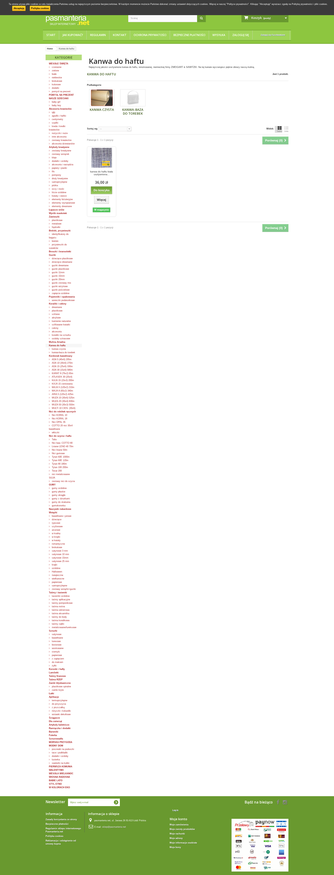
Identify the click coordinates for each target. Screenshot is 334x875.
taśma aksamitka (60, 613)
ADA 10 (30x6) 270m (62, 363)
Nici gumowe (58, 453)
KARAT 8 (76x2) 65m (62, 373)
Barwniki (53, 731)
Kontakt (119, 35)
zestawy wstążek (60, 154)
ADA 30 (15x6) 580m (62, 370)
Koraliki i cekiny (57, 303)
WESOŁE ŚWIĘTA (58, 63)
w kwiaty (56, 540)
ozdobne (55, 568)
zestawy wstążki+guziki (63, 589)
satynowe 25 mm (60, 561)
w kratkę (55, 533)
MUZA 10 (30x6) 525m (62, 397)
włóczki (55, 432)
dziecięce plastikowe (62, 258)
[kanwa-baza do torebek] (132, 97)
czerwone (56, 67)
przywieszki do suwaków (58, 246)
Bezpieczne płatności (189, 35)
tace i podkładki (59, 752)
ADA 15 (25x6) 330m (62, 366)
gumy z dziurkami (60, 498)
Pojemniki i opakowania (62, 296)
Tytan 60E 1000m (60, 457)
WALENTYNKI (56, 770)
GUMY (52, 484)
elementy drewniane (61, 206)
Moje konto (178, 819)
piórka (54, 185)
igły (53, 112)
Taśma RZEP (56, 679)
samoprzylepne (59, 182)
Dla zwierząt (55, 721)
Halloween (56, 571)
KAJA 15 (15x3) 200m (62, 380)
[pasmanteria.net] (84, 19)
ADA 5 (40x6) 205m (61, 359)
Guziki (52, 255)
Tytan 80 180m (59, 463)
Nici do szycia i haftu (60, 436)
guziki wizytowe (59, 286)
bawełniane (57, 637)
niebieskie (56, 77)
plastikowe (56, 220)
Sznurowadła (56, 738)
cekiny (54, 328)
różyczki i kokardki (61, 711)
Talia (54, 439)
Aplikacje (54, 697)
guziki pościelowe (60, 289)
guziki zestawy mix (61, 283)
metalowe (56, 223)
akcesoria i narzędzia (62, 164)
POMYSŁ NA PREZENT (61, 95)
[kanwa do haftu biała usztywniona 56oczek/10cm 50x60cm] (101, 158)
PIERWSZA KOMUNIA (60, 766)
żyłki (54, 665)
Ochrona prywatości (150, 35)
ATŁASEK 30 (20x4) (61, 376)
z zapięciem (57, 658)
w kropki (55, 537)
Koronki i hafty (57, 669)
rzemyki (55, 651)
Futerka (53, 735)
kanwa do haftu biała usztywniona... (101, 173)
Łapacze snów (56, 209)
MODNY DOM (56, 745)
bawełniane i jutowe (61, 516)
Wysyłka (218, 35)
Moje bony (175, 847)
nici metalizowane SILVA (59, 476)
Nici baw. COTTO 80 (62, 443)
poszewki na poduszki (62, 749)
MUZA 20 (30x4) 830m (62, 401)
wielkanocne (57, 578)
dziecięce (56, 519)
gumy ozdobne (59, 488)
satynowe (56, 634)
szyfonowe (57, 526)
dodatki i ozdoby (59, 161)
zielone (55, 70)
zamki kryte (57, 690)
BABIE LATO (55, 780)
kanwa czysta (58, 349)
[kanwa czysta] (101, 97)
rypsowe (55, 523)
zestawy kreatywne (61, 150)
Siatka (279, 131)
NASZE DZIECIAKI (59, 98)
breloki (54, 241)
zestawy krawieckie (61, 140)
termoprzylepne (59, 700)
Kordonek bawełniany (60, 356)
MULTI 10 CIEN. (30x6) (63, 408)
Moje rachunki (177, 833)
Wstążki (53, 512)
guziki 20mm (58, 279)
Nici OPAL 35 (58, 422)
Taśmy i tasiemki (58, 592)
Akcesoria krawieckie (60, 109)
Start (50, 35)
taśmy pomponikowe (62, 603)
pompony (56, 175)
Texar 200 (56, 470)
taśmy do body (59, 617)
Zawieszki (54, 216)
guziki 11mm (58, 272)
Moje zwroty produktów (182, 829)
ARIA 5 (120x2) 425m (62, 394)
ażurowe (55, 530)
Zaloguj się (240, 35)
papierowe (56, 582)
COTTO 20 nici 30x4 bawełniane (61, 427)
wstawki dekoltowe (61, 714)
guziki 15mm (58, 276)
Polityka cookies (40, 8)
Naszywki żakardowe (60, 509)
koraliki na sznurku (61, 335)
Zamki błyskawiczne (60, 683)
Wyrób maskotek (58, 213)
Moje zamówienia (179, 824)
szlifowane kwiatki (60, 324)
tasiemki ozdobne (60, 596)
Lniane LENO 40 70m (62, 446)
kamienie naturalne (61, 321)
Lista (286, 131)
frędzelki (55, 227)
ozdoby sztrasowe (60, 338)
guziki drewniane (60, 265)
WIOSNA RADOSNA (59, 777)
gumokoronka (58, 505)
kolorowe (56, 84)
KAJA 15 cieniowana (62, 383)
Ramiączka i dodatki (60, 728)
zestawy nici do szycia (63, 481)
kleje (54, 157)
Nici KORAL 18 (59, 418)
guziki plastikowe (60, 269)
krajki (54, 564)
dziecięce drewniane (61, 262)
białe (54, 74)
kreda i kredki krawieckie (57, 128)
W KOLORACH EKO (59, 787)
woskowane (57, 648)
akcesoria (56, 331)
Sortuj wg (92, 128)
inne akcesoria (58, 136)
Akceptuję (19, 8)
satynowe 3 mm (59, 550)
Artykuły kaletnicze (59, 724)
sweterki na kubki (60, 763)
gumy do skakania (60, 502)
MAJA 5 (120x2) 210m (62, 387)
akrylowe (56, 317)
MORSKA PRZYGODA (60, 742)
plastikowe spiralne (61, 686)
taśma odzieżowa (60, 610)
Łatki (51, 693)
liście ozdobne (58, 192)
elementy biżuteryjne (62, 199)
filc (53, 171)
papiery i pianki (59, 168)
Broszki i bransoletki (60, 251)
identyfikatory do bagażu (59, 236)
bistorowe (56, 644)
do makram (57, 662)
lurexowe (56, 641)
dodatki (55, 88)
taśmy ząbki (57, 624)
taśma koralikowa (60, 620)
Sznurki (53, 630)
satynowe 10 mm (60, 554)
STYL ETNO (55, 784)
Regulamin (98, 35)
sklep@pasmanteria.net (114, 827)
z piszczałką (58, 707)
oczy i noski (57, 189)
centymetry (57, 119)
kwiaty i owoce (59, 196)
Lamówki (54, 672)
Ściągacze (54, 717)
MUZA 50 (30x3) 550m (62, 404)
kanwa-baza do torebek (63, 352)
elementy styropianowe (63, 202)
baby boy (56, 105)
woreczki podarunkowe (63, 300)
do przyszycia (58, 704)
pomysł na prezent (60, 91)
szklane (55, 314)
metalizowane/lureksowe (63, 627)
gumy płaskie (58, 491)
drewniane (56, 307)
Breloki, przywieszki (60, 230)
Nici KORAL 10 (59, 415)
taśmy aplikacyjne (60, 599)
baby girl (55, 102)
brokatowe (56, 81)
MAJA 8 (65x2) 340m (62, 390)
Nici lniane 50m (59, 450)
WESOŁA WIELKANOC (61, 773)
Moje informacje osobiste (183, 842)
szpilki (54, 122)
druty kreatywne (59, 178)
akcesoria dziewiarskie (63, 143)
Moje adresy (176, 838)
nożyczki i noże (59, 133)
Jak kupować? (73, 35)
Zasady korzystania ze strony (61, 819)
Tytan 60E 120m (59, 460)
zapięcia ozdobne (60, 293)
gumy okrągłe (58, 495)
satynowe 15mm (59, 557)
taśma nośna (58, 606)
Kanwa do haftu (57, 345)
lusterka (55, 759)
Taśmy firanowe (57, 676)
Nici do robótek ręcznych (62, 411)
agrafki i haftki (58, 115)
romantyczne (58, 544)
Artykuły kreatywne (59, 147)
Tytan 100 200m (59, 467)
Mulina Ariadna (57, 342)
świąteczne (57, 575)
